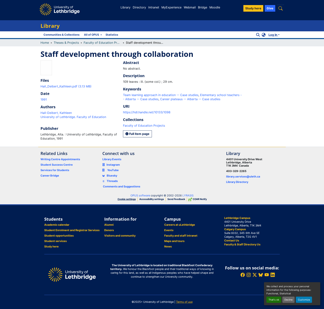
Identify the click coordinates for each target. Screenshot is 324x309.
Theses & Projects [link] (66, 42)
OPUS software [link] (140, 195)
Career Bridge (49, 175)
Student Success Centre (56, 164)
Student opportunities (59, 235)
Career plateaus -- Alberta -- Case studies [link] (190, 99)
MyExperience (171, 7)
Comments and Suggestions (121, 186)
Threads (112, 181)
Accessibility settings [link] (151, 199)
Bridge (202, 7)
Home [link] (44, 42)
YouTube (113, 170)
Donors (109, 230)
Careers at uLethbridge (179, 224)
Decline (288, 299)
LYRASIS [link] (188, 195)
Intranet (153, 7)
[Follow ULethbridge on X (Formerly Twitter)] (255, 275)
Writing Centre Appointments (60, 159)
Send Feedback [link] (176, 199)
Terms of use (184, 301)
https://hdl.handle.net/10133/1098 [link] (146, 112)
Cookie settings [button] (127, 199)
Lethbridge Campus (237, 218)
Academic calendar (56, 224)
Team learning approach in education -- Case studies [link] (160, 95)
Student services (55, 241)
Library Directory (237, 181)
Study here (51, 246)
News (168, 246)
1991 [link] (43, 99)
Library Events (111, 159)
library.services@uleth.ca (243, 176)
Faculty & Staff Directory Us (242, 244)
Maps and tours (174, 241)
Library (125, 7)
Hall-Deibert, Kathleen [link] (56, 113)
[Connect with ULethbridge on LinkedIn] (273, 275)
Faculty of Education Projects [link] (102, 42)
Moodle (214, 7)
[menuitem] (92, 35)
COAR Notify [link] (199, 199)
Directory (139, 7)
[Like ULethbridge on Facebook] (243, 275)
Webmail (190, 7)
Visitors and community (120, 235)
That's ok (273, 299)
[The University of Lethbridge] (72, 274)
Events (168, 230)
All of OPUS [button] (91, 34)
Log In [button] (273, 35)
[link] (79, 86)
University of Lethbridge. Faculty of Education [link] (73, 117)
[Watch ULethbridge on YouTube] (267, 275)
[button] (280, 8)
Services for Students (54, 170)
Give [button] (270, 8)
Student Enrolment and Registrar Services (72, 230)
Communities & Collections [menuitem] (62, 34)
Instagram (113, 164)
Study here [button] (253, 8)
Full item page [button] (138, 134)
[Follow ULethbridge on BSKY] (261, 275)
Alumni (109, 224)
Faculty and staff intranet (180, 235)
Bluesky (111, 175)
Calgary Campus (235, 229)
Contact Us (231, 240)
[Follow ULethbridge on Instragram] (249, 275)
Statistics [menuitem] (112, 34)
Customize (304, 299)
